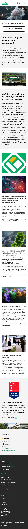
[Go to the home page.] (7, 3)
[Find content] (20, 3)
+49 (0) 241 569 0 (8, 449)
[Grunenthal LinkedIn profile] (2, 504)
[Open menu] (25, 3)
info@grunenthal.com (9, 450)
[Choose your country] (17, 3)
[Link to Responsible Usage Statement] (5, 515)
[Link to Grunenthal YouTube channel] (6, 504)
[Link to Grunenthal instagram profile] (4, 504)
